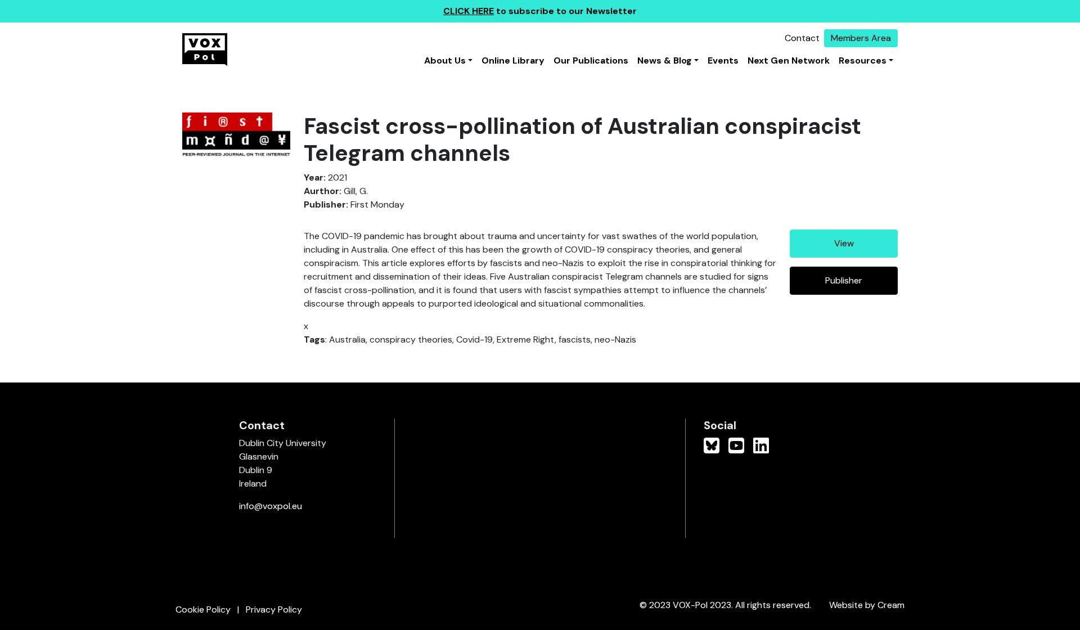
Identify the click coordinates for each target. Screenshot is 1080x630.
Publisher (843, 280)
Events (723, 60)
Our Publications (591, 60)
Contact (802, 38)
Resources (862, 60)
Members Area (861, 38)
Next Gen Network (789, 60)
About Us (445, 60)
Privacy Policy (274, 609)
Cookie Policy (203, 609)
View (844, 243)
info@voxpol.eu (270, 506)
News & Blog (664, 60)
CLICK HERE (468, 11)
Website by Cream (866, 605)
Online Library (513, 60)
